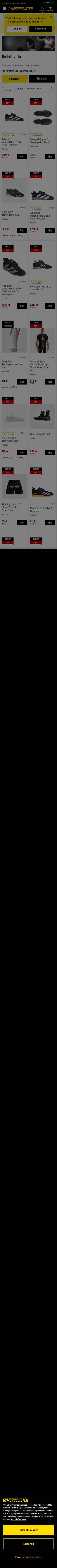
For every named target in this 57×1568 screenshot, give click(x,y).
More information (18, 1519)
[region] (28, 1058)
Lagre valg (28, 1543)
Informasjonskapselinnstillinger (28, 1557)
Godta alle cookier (29, 1530)
